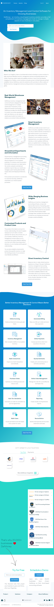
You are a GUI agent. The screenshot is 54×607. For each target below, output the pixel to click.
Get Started (13, 29)
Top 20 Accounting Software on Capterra (39, 506)
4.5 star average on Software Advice (39, 496)
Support (42, 3)
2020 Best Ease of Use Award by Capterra (37, 521)
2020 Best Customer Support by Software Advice (39, 544)
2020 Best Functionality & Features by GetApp (38, 513)
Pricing (25, 3)
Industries (21, 3)
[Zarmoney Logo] (6, 3)
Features (15, 3)
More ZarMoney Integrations (26, 473)
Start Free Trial (27, 187)
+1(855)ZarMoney (17, 604)
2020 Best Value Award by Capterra (38, 528)
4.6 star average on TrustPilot (41, 499)
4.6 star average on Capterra (41, 491)
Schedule (39, 575)
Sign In (47, 3)
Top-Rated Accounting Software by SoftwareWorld (38, 536)
